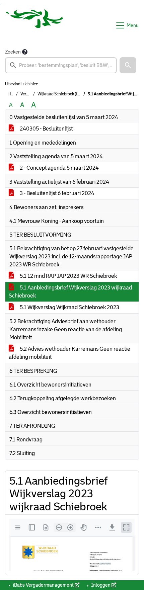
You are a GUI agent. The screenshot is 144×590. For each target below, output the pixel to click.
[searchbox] (61, 65)
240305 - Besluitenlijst (46, 129)
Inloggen (101, 585)
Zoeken (13, 52)
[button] (128, 65)
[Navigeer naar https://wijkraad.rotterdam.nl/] (34, 25)
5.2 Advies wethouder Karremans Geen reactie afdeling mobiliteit (69, 353)
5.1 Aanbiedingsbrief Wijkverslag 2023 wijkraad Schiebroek (70, 292)
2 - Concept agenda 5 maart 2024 (59, 168)
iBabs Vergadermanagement (43, 585)
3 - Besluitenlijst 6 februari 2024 (56, 193)
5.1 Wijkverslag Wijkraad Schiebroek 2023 (69, 307)
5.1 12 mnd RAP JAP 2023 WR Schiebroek (68, 276)
